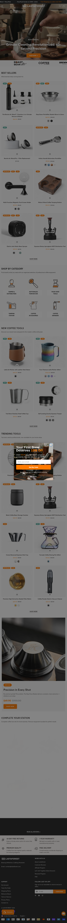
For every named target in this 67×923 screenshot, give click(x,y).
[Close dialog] (50, 445)
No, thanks (33, 476)
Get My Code (33, 467)
